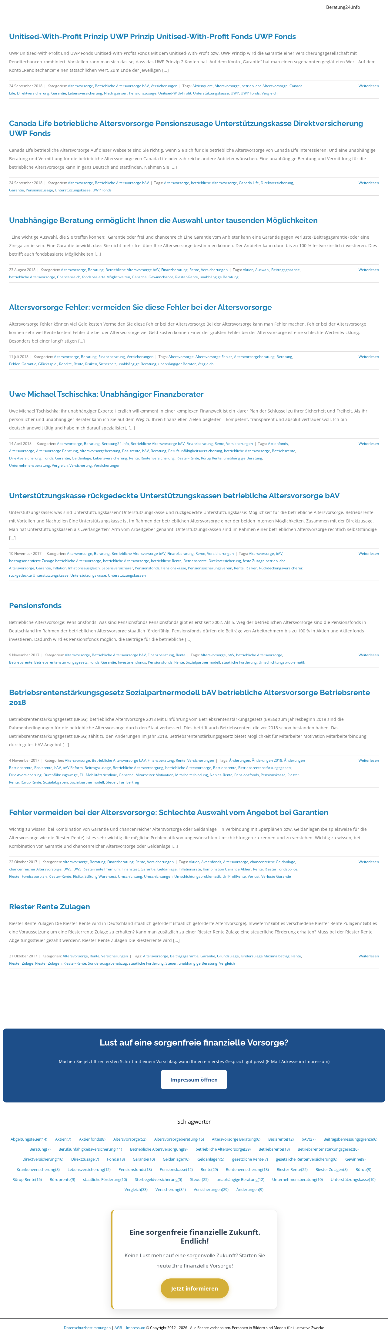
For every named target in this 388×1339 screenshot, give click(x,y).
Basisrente (131, 450)
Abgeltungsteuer (29, 1139)
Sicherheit (107, 363)
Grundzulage (228, 956)
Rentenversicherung (158, 458)
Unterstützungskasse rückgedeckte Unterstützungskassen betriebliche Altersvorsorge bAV (174, 495)
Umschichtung (130, 876)
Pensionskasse (173, 568)
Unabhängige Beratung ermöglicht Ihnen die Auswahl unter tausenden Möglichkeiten (163, 220)
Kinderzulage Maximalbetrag (265, 956)
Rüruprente (62, 1179)
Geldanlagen (210, 1159)
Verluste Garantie (276, 876)
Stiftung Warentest (100, 876)
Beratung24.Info (115, 443)
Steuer (111, 782)
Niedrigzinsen (115, 93)
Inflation (59, 568)
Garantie (58, 93)
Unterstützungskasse (211, 93)
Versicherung (80, 465)
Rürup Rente (211, 458)
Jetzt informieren (194, 1288)
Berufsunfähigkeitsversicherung (195, 450)
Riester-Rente (186, 277)
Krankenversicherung (38, 1169)
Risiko (78, 876)
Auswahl (262, 269)
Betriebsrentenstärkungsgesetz (61, 662)
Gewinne (355, 1159)
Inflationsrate (190, 869)
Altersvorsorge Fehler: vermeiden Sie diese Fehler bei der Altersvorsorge (140, 307)
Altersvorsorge (80, 85)
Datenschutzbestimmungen (87, 1327)
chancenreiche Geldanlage (272, 861)
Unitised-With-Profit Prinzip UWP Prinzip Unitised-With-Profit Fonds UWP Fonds (152, 36)
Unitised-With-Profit (174, 93)
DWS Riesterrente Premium (96, 869)
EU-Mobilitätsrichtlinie (98, 774)
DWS (67, 869)
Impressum (135, 1327)
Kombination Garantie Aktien (227, 869)
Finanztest (130, 869)
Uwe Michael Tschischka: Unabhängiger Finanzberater (106, 394)
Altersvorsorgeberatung (254, 356)
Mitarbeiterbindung (191, 774)
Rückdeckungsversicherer (281, 568)
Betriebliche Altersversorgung (138, 767)
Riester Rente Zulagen (49, 906)
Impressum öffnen (194, 1079)
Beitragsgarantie (285, 269)
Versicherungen (164, 85)
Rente (194, 269)
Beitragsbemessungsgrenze (350, 1139)
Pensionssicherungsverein (210, 568)
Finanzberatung (174, 269)
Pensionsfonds (147, 568)
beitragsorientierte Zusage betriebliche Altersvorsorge (55, 560)
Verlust (253, 876)
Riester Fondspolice (281, 869)
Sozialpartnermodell (203, 662)
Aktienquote (202, 85)
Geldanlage (81, 458)
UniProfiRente (234, 876)
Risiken (91, 363)
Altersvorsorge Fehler (214, 356)
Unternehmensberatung (29, 465)
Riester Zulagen (48, 963)
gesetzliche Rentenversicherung (306, 1159)
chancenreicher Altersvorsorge (35, 869)
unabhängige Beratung (219, 277)
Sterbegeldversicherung (158, 1179)
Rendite (65, 363)
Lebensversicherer (117, 568)
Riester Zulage (21, 963)
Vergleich (269, 93)
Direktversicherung (33, 93)
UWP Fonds (250, 93)
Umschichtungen (158, 876)
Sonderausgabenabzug (107, 963)
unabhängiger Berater (177, 363)
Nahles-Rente (221, 774)
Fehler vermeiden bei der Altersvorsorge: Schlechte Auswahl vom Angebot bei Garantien (168, 812)
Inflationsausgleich (84, 568)
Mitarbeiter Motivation (154, 774)
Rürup (363, 1169)
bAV (145, 450)
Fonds (48, 458)
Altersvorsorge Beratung (57, 450)
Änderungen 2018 (267, 760)
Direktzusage (85, 1159)
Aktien (248, 269)
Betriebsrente (283, 450)
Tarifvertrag (129, 782)
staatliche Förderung (239, 662)
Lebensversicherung (85, 93)
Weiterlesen (369, 85)
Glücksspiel (47, 363)
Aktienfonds (278, 443)
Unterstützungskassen (127, 575)
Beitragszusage (98, 767)
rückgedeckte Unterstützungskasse (39, 575)
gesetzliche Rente (250, 1159)
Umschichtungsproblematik (282, 662)
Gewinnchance (161, 277)
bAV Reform (73, 767)
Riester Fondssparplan (28, 876)
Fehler (14, 363)
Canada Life (249, 182)
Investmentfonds (132, 662)
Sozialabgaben (55, 782)
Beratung (96, 269)
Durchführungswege (60, 774)
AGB (118, 1327)
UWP (235, 93)
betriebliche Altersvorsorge (265, 85)
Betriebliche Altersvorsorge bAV (122, 85)
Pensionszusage (142, 93)
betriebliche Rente (166, 560)
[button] (369, 6)
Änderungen (239, 760)
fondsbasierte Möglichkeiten (106, 277)
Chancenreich (68, 277)
